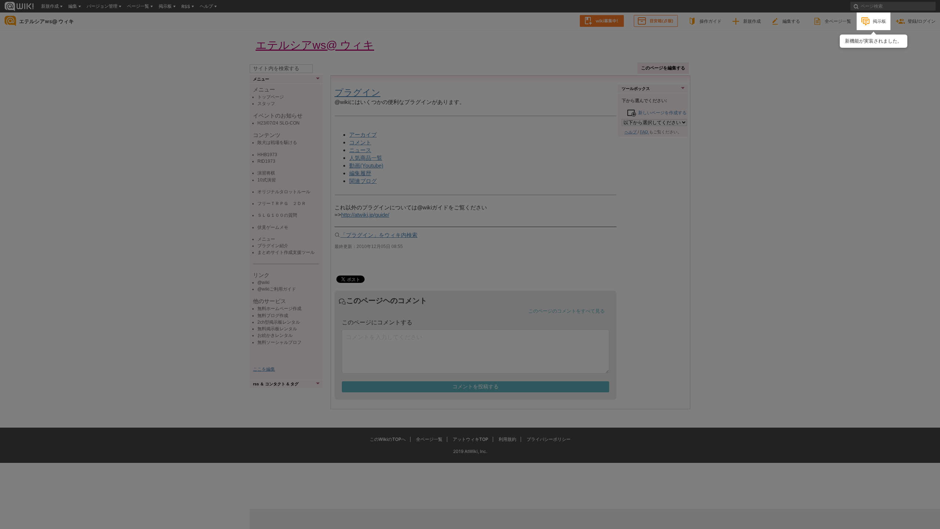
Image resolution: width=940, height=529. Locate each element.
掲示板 (879, 21)
